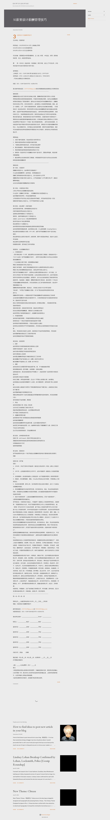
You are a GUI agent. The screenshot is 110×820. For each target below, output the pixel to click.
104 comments (20, 748)
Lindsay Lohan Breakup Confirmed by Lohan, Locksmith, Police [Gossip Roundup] (34, 760)
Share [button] (68, 34)
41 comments (20, 782)
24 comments (20, 809)
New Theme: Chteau (24, 791)
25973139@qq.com (30, 88)
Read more (52, 748)
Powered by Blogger (45, 814)
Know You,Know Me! (21, 4)
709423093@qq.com (41, 609)
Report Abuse (91, 18)
